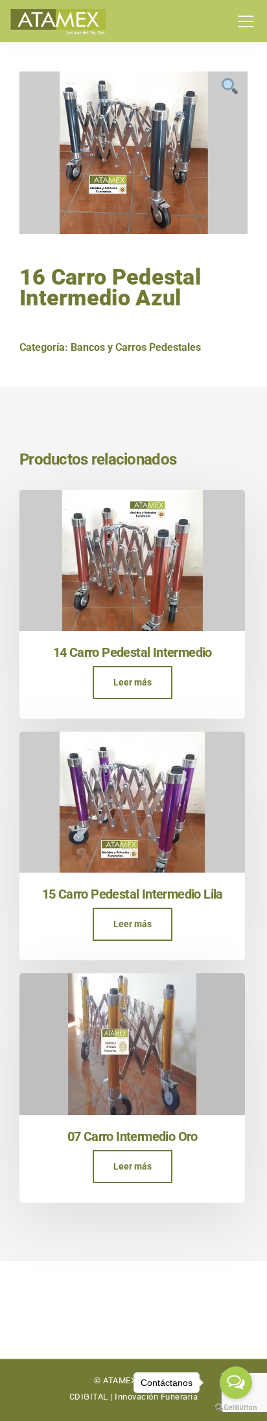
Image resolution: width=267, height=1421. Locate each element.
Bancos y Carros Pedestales (136, 347)
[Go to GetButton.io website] (236, 1407)
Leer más (132, 682)
